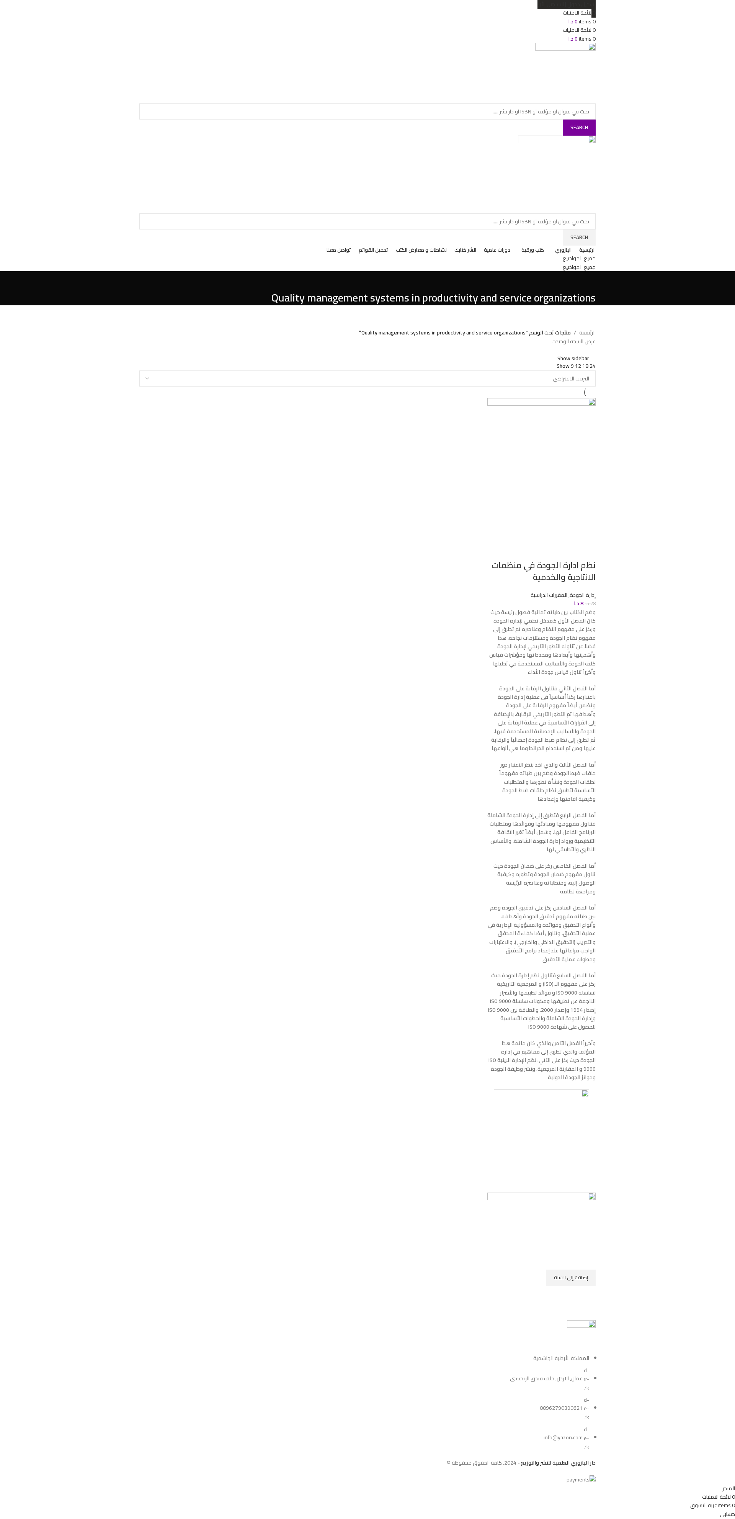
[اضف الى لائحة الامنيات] (586, 1260)
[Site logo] (565, 72)
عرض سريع (586, 1295)
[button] (571, 1278)
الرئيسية (587, 333)
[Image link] (581, 1336)
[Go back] (586, 280)
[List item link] (367, 1402)
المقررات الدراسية (549, 595)
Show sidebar (573, 358)
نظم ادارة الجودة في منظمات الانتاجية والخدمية (544, 571)
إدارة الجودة (583, 595)
